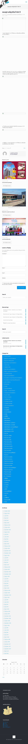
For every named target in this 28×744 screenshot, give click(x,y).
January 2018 (7, 641)
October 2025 (7, 511)
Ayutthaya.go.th (7, 727)
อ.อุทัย (5, 495)
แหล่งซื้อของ (6, 497)
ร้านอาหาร (6, 454)
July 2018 (6, 627)
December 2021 (7, 550)
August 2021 (6, 555)
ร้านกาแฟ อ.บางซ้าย (8, 441)
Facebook (6, 722)
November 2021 (7, 553)
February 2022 (7, 546)
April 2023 (6, 520)
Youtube (5, 724)
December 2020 (7, 571)
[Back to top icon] (14, 737)
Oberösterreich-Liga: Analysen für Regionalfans (12, 314)
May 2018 (6, 632)
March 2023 (6, 522)
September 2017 (7, 648)
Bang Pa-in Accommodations (10, 358)
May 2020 (6, 583)
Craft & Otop (6, 364)
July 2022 (6, 534)
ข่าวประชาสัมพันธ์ (7, 411)
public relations (7, 382)
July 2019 (6, 599)
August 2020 (7, 576)
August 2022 (7, 532)
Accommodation (7, 356)
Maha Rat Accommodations (9, 369)
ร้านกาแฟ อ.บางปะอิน (8, 448)
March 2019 (6, 609)
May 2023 (6, 518)
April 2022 (6, 541)
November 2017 (7, 646)
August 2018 (6, 625)
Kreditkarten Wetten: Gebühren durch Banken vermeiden (12, 310)
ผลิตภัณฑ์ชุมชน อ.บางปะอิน (9, 424)
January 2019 (7, 613)
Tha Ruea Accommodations (9, 392)
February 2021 (7, 567)
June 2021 (6, 560)
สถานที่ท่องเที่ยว (7, 480)
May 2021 (6, 562)
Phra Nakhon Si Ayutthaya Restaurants (12, 379)
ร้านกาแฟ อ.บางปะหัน (8, 446)
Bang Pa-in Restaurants (9, 360)
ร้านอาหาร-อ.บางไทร (8, 465)
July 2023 (6, 515)
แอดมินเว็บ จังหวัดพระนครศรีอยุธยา (15, 14)
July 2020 (6, 578)
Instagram (6, 725)
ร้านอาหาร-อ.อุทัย (7, 471)
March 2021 (6, 564)
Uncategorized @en (8, 401)
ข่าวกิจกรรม (6, 407)
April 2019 (6, 606)
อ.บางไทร (6, 486)
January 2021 (7, 569)
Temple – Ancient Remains (9, 390)
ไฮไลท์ (5, 501)
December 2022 (7, 529)
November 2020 (7, 574)
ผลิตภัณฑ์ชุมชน (7, 420)
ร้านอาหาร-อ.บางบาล (8, 459)
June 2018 (6, 630)
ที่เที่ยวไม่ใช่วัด (7, 418)
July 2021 (6, 557)
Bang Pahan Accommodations (10, 362)
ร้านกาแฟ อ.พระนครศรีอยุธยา (9, 452)
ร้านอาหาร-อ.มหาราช (8, 469)
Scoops (5, 386)
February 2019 (7, 611)
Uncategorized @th (8, 403)
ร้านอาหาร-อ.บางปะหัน (8, 461)
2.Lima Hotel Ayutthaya (7, 182)
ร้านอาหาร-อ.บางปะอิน (8, 463)
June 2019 (6, 602)
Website (3, 278)
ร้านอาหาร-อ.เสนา (7, 474)
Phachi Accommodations (9, 375)
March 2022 (6, 543)
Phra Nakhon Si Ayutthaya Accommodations (13, 377)
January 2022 (7, 548)
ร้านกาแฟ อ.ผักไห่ (7, 450)
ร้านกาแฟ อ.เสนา (7, 437)
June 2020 (6, 581)
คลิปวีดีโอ (6, 416)
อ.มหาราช (6, 493)
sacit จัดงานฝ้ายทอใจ (6, 239)
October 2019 (7, 592)
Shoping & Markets (8, 388)
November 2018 (7, 618)
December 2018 (7, 616)
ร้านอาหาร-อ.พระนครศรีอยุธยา (10, 467)
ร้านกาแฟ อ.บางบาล (8, 444)
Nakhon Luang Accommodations (10, 371)
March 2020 (6, 588)
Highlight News (7, 367)
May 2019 (6, 604)
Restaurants (6, 384)
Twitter (5, 723)
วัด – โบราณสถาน (7, 476)
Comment (4, 253)
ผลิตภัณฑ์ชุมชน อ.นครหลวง (9, 422)
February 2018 (7, 639)
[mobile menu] (26, 2)
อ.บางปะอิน (6, 484)
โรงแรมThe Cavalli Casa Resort (8, 212)
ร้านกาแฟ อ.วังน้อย (8, 435)
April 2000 (6, 653)
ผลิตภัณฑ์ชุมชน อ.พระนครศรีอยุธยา (11, 426)
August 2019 (6, 597)
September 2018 (7, 623)
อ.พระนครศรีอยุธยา (8, 491)
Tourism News (7, 394)
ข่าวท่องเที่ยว (6, 409)
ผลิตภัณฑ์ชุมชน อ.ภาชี (8, 429)
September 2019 (7, 595)
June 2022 (6, 536)
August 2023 (7, 513)
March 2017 (6, 651)
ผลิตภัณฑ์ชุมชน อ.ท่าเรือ (9, 431)
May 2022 (6, 539)
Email (3, 272)
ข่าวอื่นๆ (5, 414)
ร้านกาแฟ (6, 433)
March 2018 (6, 637)
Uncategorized (7, 399)
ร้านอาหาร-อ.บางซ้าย (8, 456)
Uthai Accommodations (9, 405)
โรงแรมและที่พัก (7, 499)
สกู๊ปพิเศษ (6, 478)
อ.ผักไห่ (5, 489)
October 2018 (7, 620)
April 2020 (6, 585)
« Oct (3, 677)
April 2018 (6, 634)
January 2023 (7, 527)
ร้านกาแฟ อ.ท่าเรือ (7, 439)
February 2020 (7, 590)
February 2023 (7, 525)
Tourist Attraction (7, 397)
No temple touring (8, 373)
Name (3, 267)
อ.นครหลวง (6, 482)
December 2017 (7, 644)
